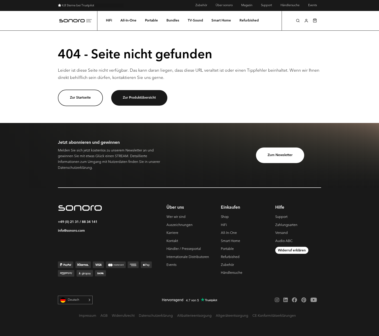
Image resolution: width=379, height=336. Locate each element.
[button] (298, 20)
